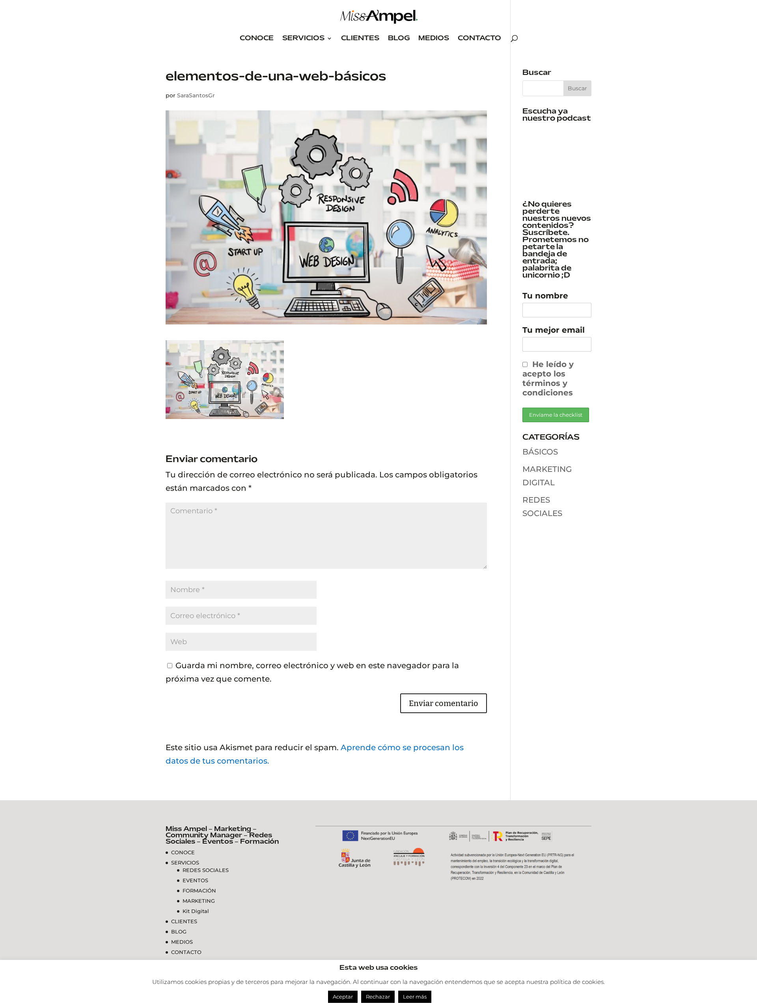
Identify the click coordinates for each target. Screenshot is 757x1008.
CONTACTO (479, 38)
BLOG (399, 38)
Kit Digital (196, 911)
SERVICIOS (303, 38)
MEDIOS (433, 38)
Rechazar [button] (378, 996)
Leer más (415, 996)
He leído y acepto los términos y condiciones (548, 378)
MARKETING (199, 901)
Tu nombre (545, 295)
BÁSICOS (540, 451)
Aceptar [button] (343, 996)
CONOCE (257, 38)
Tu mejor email (553, 330)
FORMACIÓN (199, 890)
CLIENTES (360, 38)
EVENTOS (195, 880)
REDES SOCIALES (206, 870)
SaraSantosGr (196, 95)
